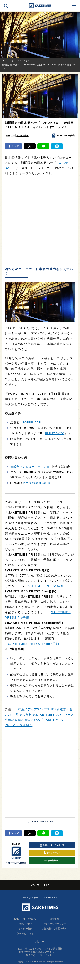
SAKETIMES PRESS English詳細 (33, 643)
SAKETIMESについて (25, 919)
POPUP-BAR (32, 422)
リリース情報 (22, 135)
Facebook (43, 941)
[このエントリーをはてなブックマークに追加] (57, 146)
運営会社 (54, 919)
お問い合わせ (25, 923)
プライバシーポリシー (54, 923)
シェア (15, 146)
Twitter (37, 941)
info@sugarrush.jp (37, 482)
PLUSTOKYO (54, 433)
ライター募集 (25, 928)
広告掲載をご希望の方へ (54, 928)
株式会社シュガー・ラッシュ (30, 466)
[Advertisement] (40, 221)
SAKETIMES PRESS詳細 (44, 586)
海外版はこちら (25, 933)
